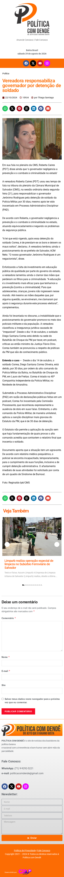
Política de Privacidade (25, 850)
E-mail (6, 670)
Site (4, 685)
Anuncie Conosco (24, 40)
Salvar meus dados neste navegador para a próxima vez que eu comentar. (32, 700)
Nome (6, 657)
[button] (5, 108)
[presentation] (7, 544)
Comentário (9, 618)
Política (5, 73)
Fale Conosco (41, 40)
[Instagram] (47, 63)
